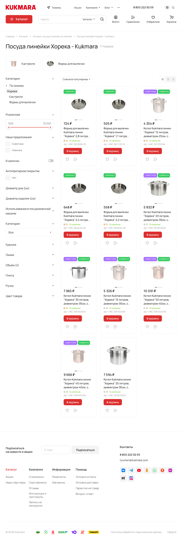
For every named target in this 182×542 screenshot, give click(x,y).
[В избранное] (67, 159)
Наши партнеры (16, 482)
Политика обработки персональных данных (136, 532)
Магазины (58, 482)
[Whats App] (154, 470)
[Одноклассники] (146, 470)
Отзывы (34, 488)
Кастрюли (16, 97)
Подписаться (85, 450)
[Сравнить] (75, 159)
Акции (10, 477)
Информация (61, 469)
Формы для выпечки (22, 102)
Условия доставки (87, 482)
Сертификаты (38, 482)
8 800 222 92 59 (143, 7)
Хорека (12, 91)
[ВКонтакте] (123, 470)
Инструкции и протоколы (37, 495)
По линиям (17, 86)
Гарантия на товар (87, 488)
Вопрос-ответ (85, 494)
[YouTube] (139, 470)
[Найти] (102, 19)
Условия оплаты (86, 477)
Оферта (171, 532)
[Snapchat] (123, 478)
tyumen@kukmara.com (134, 460)
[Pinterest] (170, 470)
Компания (36, 469)
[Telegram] (131, 470)
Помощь (81, 469)
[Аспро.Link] (131, 478)
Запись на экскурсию (35, 503)
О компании (36, 477)
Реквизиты (59, 477)
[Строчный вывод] (168, 79)
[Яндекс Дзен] (162, 470)
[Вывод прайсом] (173, 79)
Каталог (11, 469)
